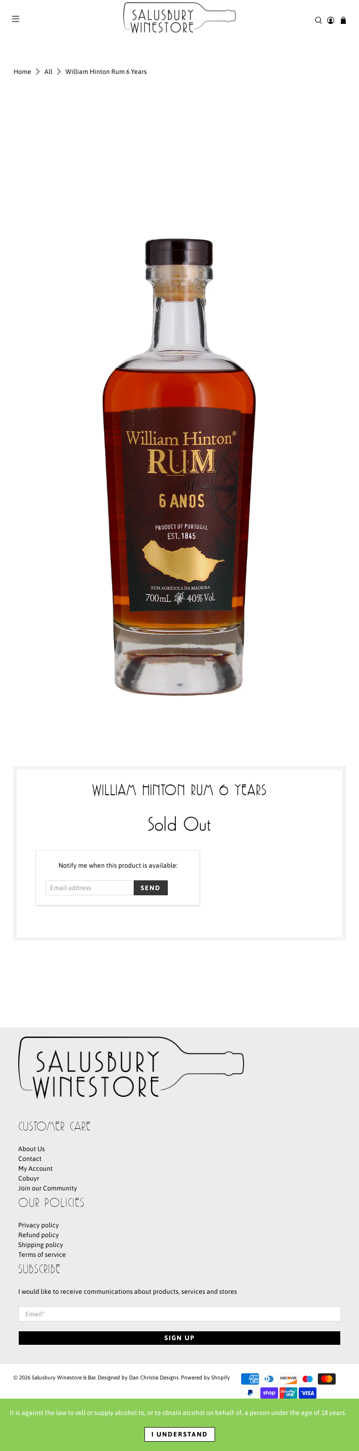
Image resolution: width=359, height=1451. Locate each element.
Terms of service (42, 1254)
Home (22, 71)
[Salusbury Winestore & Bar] (179, 20)
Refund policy (38, 1235)
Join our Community (47, 1188)
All (48, 71)
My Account (35, 1168)
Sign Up (180, 1338)
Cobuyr (28, 1178)
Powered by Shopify (205, 1377)
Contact (30, 1158)
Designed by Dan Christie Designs (138, 1377)
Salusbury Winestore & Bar (63, 1377)
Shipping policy (40, 1244)
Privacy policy (38, 1225)
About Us (31, 1149)
